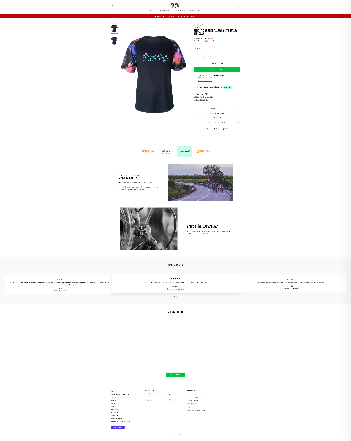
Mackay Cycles (175, 5)
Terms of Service (116, 412)
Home (196, 25)
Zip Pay (113, 403)
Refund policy (115, 415)
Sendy (197, 28)
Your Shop (180, 11)
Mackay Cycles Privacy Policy (120, 394)
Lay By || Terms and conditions (120, 421)
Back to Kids (177, 374)
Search (113, 391)
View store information (205, 81)
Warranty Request (116, 418)
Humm (113, 406)
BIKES (151, 11)
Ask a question (217, 122)
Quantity (199, 45)
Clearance (195, 11)
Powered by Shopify (175, 434)
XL (201, 57)
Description (217, 108)
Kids (200, 25)
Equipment (164, 11)
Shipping (205, 41)
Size (196, 53)
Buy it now (217, 69)
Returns (113, 397)
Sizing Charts (217, 113)
